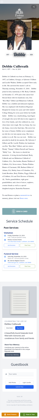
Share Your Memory (12, 355)
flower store (24, 198)
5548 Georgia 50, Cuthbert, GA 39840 (19, 262)
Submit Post (19, 387)
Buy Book (20, 328)
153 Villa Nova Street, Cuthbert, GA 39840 (21, 241)
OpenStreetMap (21, 405)
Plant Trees (27, 245)
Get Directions (11, 245)
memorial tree (25, 195)
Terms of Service (24, 402)
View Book (9, 328)
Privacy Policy (14, 402)
